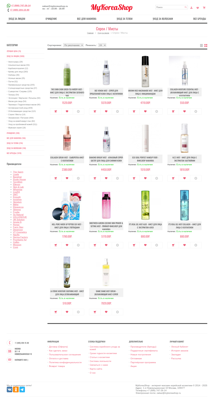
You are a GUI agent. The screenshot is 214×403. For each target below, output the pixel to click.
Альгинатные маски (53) (19, 65)
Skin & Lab (18, 187)
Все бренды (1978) (14, 153)
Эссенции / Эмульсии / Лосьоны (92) (24, 98)
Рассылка (176, 358)
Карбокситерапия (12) (18, 68)
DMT (15, 194)
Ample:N (17, 222)
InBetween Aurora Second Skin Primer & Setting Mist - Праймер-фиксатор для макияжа (106, 226)
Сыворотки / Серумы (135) (20, 91)
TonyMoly (17, 182)
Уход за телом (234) (15, 143)
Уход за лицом (17, 19)
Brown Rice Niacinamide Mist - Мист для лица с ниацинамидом (145, 92)
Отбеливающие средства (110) (22, 111)
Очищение (51, 19)
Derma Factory (20, 237)
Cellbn (16, 242)
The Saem (18, 172)
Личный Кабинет (179, 346)
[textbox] (171, 7)
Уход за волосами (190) (16, 148)
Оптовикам (136, 358)
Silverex (17, 209)
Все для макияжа (86, 19)
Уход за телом (125, 19)
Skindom (17, 202)
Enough (17, 197)
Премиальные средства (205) (21, 85)
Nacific (16, 234)
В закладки (67, 111)
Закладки (176, 354)
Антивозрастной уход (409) (20, 108)
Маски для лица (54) (17, 101)
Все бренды (199, 19)
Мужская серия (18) (17, 128)
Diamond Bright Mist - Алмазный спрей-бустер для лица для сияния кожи (106, 159)
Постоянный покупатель (191, 7)
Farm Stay (18, 227)
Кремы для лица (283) (18, 72)
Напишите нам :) (21, 360)
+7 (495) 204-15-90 (19, 10)
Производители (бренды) (143, 346)
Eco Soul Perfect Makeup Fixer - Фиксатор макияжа (145, 159)
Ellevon (16, 184)
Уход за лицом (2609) (15, 56)
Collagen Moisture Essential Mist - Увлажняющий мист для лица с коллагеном (184, 92)
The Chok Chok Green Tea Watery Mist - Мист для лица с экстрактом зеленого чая (67, 92)
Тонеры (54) (13, 95)
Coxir (15, 247)
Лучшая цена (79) (14, 51)
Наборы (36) (13, 75)
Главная (90, 33)
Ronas (16, 224)
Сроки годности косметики (103, 353)
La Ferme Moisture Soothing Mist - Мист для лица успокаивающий (67, 293)
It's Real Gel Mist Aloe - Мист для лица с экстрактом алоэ (145, 226)
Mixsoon (17, 244)
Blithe (15, 204)
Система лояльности (100, 361)
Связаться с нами (99, 365)
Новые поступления (140, 354)
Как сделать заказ (58, 350)
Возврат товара (57, 366)
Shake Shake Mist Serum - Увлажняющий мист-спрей (106, 293)
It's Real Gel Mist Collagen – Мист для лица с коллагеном (184, 226)
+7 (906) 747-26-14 (21, 5)
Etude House (19, 179)
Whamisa (17, 189)
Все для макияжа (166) (16, 138)
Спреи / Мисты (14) (16, 114)
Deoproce (18, 229)
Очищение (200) (13, 133)
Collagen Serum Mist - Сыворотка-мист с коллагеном (67, 159)
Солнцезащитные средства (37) (22, 88)
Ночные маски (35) (16, 78)
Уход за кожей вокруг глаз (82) (21, 121)
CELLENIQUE (20, 217)
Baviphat (17, 177)
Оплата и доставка (58, 358)
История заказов (179, 350)
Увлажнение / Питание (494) (21, 118)
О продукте (78, 111)
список (201, 45)
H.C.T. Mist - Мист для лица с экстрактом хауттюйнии (184, 159)
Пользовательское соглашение (65, 354)
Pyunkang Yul (19, 239)
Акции (133, 366)
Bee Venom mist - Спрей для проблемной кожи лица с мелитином (106, 92)
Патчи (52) (13, 82)
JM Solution (19, 219)
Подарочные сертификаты (144, 350)
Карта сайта (96, 369)
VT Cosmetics (20, 232)
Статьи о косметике (100, 357)
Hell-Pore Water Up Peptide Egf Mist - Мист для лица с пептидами (67, 226)
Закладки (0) (198, 7)
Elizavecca (18, 207)
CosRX (16, 192)
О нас (93, 372)
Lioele (16, 174)
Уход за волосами (163, 19)
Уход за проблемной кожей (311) (22, 124)
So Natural (18, 214)
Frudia (16, 212)
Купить (55, 111)
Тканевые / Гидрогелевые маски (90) (24, 105)
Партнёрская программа (143, 362)
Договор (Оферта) (58, 346)
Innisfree (17, 199)
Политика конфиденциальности (65, 362)
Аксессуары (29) (15, 62)
